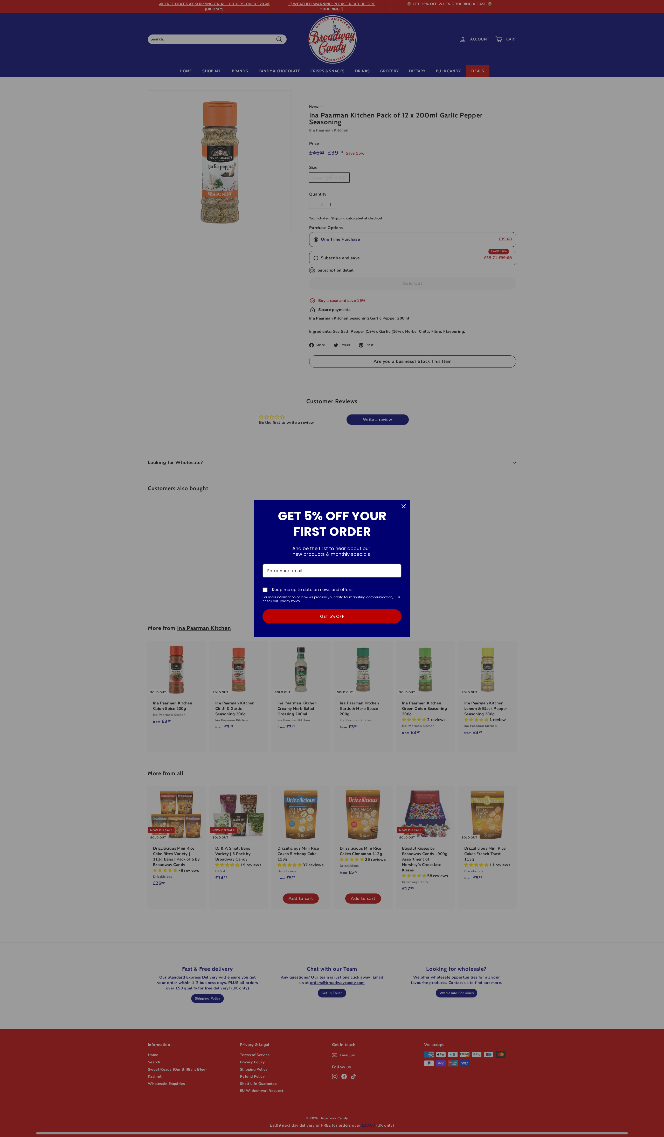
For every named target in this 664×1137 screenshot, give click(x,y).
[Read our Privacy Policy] (398, 598)
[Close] (403, 506)
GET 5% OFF (332, 616)
